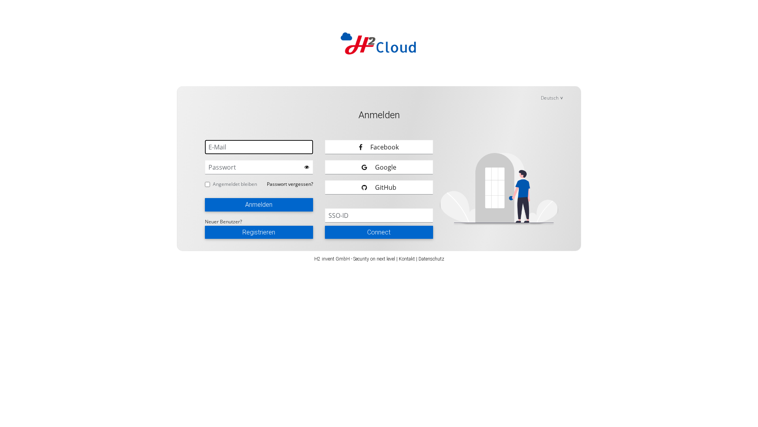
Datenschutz (431, 259)
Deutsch (550, 97)
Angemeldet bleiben (235, 184)
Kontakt (407, 259)
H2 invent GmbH (332, 259)
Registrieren (258, 232)
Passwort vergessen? (290, 184)
